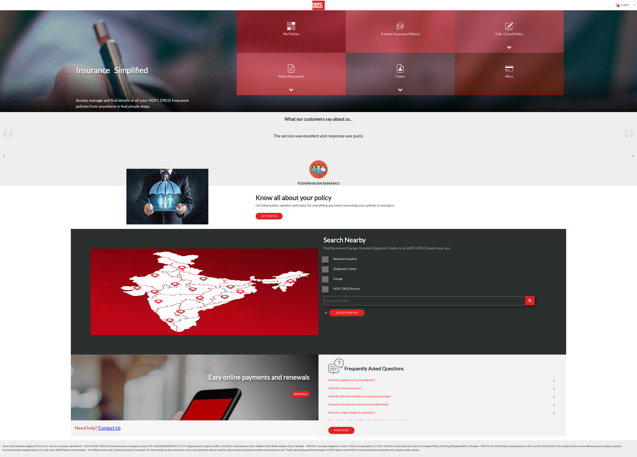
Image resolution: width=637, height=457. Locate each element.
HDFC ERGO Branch (346, 288)
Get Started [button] (269, 216)
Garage (338, 278)
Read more (341, 430)
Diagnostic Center (345, 269)
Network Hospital (345, 259)
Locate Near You (347, 312)
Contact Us (109, 428)
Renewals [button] (300, 394)
